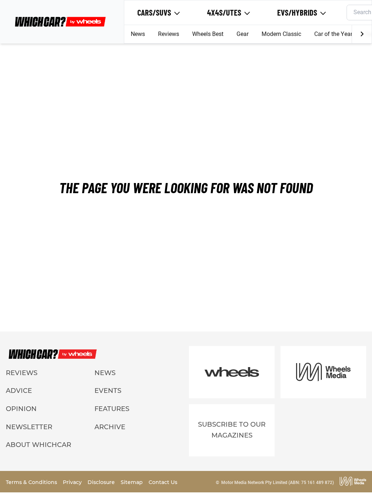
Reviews (168, 34)
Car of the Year (333, 34)
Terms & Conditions (32, 482)
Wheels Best (207, 34)
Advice (19, 391)
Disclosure (102, 482)
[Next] (362, 34)
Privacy (73, 482)
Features (111, 409)
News (138, 34)
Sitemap (132, 482)
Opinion (21, 409)
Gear (242, 34)
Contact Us (163, 482)
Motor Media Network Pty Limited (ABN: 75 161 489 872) (277, 482)
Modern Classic (281, 34)
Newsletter (29, 427)
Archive (109, 427)
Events (107, 391)
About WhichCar (38, 445)
